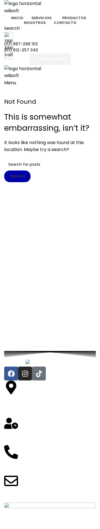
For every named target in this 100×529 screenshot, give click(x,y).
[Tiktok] (39, 373)
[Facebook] (11, 373)
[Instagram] (25, 373)
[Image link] (50, 363)
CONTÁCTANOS (50, 59)
